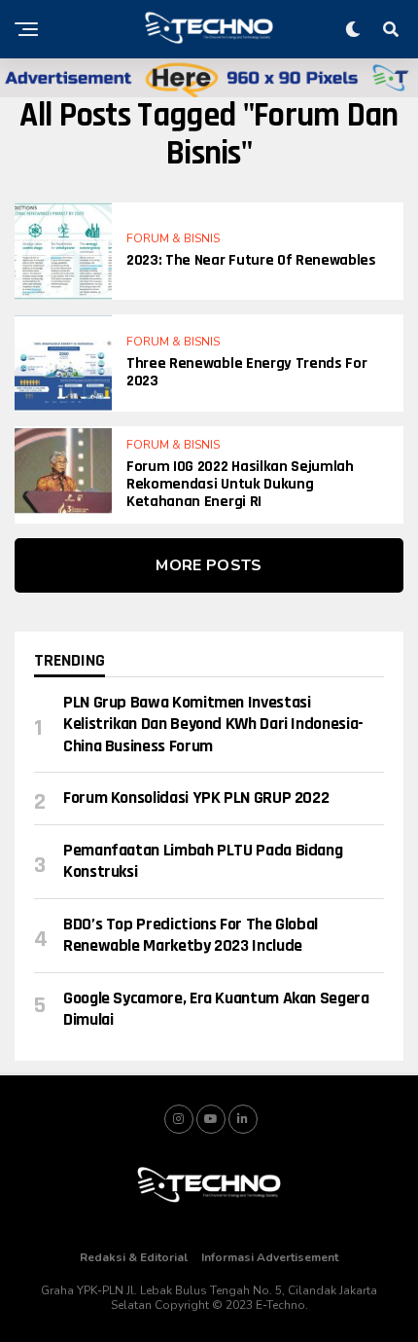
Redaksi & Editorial (134, 1257)
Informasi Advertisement (269, 1257)
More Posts (208, 565)
